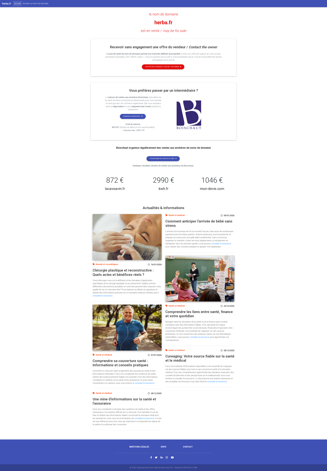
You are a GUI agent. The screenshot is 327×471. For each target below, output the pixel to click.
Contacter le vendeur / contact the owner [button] (162, 67)
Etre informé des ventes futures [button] (162, 158)
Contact (188, 447)
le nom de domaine (163, 14)
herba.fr (163, 23)
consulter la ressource (103, 296)
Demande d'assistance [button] (131, 116)
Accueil (18, 3)
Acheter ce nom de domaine (35, 3)
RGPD (163, 447)
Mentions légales (139, 447)
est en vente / (163, 31)
